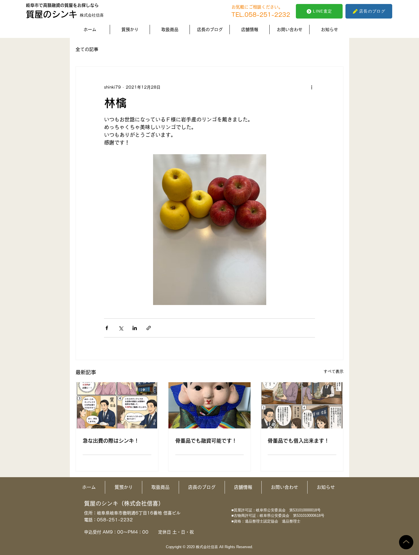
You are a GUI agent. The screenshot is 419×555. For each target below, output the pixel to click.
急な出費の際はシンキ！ (111, 440)
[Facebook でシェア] (106, 328)
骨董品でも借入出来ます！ (298, 440)
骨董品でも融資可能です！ (206, 440)
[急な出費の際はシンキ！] (117, 405)
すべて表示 (333, 371)
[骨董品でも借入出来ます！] (302, 405)
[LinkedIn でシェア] (134, 328)
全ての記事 (87, 49)
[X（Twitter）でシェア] (120, 328)
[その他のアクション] (311, 87)
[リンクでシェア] (148, 328)
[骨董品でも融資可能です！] (209, 405)
